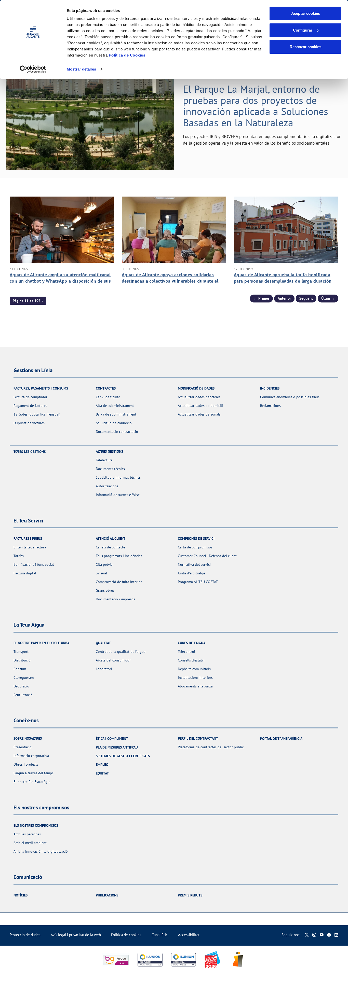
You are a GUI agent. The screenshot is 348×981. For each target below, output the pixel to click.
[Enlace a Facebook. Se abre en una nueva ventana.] (329, 934)
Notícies (21, 895)
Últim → (328, 298)
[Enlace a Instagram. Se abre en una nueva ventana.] (314, 934)
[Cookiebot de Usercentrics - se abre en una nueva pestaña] (33, 69)
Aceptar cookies (305, 13)
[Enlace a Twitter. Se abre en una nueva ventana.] (307, 934)
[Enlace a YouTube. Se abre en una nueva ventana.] (322, 934)
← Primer (261, 298)
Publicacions (107, 895)
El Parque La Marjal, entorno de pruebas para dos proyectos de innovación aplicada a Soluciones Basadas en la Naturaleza (255, 105)
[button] (28, 301)
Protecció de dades (25, 934)
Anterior (284, 298)
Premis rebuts (190, 895)
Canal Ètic (160, 934)
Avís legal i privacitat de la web (76, 934)
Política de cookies (126, 934)
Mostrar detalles (81, 69)
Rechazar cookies (305, 47)
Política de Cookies (127, 55)
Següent (306, 298)
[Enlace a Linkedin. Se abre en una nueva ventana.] (336, 934)
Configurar (302, 30)
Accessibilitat (188, 934)
